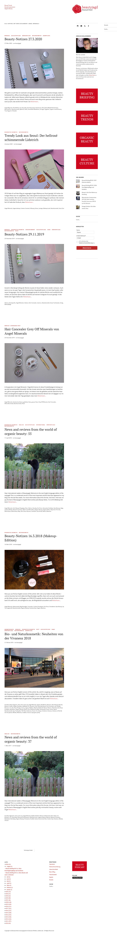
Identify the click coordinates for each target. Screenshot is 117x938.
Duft (37, 629)
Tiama (33, 711)
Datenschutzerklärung (86, 243)
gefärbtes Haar (27, 402)
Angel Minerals (8, 107)
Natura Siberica (48, 708)
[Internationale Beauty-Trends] (87, 125)
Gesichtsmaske (31, 107)
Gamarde (45, 508)
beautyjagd (18, 43)
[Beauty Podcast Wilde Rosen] (79, 871)
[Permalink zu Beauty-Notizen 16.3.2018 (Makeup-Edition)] (34, 589)
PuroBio (37, 709)
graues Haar (35, 402)
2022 (8, 898)
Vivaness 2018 (56, 711)
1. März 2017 (8, 745)
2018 (8, 906)
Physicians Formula (55, 509)
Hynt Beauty (57, 508)
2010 (8, 923)
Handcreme (38, 107)
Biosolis (61, 704)
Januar (9, 889)
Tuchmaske (56, 303)
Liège (61, 508)
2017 (8, 908)
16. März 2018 (8, 544)
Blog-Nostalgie (23, 606)
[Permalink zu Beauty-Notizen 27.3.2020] (34, 88)
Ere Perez (39, 508)
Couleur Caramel (25, 208)
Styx (14, 711)
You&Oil (24, 712)
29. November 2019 (10, 238)
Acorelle (7, 704)
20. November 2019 (10, 337)
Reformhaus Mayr (15, 511)
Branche (7, 35)
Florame (7, 708)
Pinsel (23, 403)
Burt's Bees (54, 816)
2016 (8, 910)
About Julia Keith (53, 869)
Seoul (60, 208)
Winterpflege (8, 304)
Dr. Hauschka (23, 107)
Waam (44, 511)
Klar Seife (44, 107)
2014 (8, 915)
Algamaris (12, 816)
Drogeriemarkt (30, 229)
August (9, 866)
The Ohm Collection (26, 711)
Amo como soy (24, 704)
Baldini (33, 816)
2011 (8, 921)
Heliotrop (32, 817)
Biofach (37, 816)
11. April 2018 (8, 438)
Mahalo (10, 509)
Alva (19, 704)
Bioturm (7, 706)
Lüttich (6, 509)
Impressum (52, 864)
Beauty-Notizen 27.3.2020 (23, 39)
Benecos (49, 704)
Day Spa (35, 508)
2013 (8, 917)
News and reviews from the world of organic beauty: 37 (31, 739)
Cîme (26, 508)
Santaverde (43, 709)
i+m (10, 708)
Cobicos (26, 303)
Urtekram (44, 711)
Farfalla (58, 706)
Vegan (38, 608)
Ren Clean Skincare (26, 511)
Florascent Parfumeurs (23, 817)
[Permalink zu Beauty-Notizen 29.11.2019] (34, 283)
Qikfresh (22, 109)
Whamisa (48, 511)
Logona (27, 708)
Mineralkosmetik (9, 403)
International (40, 424)
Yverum (29, 712)
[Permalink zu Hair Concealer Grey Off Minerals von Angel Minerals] (34, 382)
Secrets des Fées (42, 819)
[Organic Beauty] (87, 147)
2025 (8, 891)
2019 (8, 904)
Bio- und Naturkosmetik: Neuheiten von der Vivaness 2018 (34, 636)
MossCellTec (8, 109)
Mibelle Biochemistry (52, 107)
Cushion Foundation (38, 606)
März (9, 885)
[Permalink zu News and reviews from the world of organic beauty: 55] (34, 488)
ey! (55, 706)
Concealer (30, 606)
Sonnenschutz (32, 608)
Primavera (27, 819)
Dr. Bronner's (31, 706)
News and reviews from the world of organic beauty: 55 (31, 431)
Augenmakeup (16, 208)
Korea (36, 208)
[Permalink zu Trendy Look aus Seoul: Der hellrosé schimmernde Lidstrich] (34, 189)
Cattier (11, 706)
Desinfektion (16, 107)
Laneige (41, 208)
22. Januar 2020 (9, 144)
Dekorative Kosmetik (11, 132)
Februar (10, 887)
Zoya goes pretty (35, 712)
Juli (8, 877)
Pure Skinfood (31, 709)
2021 (8, 900)
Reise (16, 230)
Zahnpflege (46, 35)
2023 (8, 896)
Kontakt (106, 25)
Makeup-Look (46, 208)
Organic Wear (46, 509)
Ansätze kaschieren (18, 402)
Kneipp (18, 708)
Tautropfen (18, 711)
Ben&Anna (43, 704)
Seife (25, 109)
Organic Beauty (8, 8)
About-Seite (92, 75)
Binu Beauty (55, 704)
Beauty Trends (8, 5)
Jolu (13, 708)
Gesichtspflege (16, 35)
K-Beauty (32, 208)
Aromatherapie (9, 629)
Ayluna (38, 704)
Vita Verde (39, 511)
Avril (14, 508)
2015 (8, 912)
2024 (8, 894)
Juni (9, 879)
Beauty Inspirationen (10, 7)
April (9, 883)
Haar (48, 229)
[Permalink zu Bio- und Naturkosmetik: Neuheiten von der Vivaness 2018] (34, 687)
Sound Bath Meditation (33, 109)
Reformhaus (8, 511)
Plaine (25, 709)
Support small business (56, 109)
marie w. (39, 303)
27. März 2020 (8, 43)
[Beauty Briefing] (87, 103)
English (21, 424)
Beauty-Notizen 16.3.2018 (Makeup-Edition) (31, 538)
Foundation (52, 606)
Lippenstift (9, 608)
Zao (63, 208)
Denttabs (19, 706)
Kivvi (15, 708)
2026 (8, 864)
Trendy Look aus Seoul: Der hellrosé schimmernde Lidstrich (31, 137)
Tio (36, 711)
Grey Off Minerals (43, 402)
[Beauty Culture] (87, 169)
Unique (39, 711)
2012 (8, 919)
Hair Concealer (32, 303)
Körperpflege (26, 35)
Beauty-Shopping (20, 508)
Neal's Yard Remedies (28, 509)
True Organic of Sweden (11, 111)
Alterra (6, 303)
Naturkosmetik (36, 35)
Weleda (14, 712)
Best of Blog (52, 872)
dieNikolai (24, 706)
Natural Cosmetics (17, 509)
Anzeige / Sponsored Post (12, 325)
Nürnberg (12, 819)
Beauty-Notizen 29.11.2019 (24, 234)
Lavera (22, 708)
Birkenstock (47, 816)
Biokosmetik (16, 606)
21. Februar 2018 (9, 642)
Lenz (36, 817)
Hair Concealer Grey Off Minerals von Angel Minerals (32, 331)
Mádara (31, 708)
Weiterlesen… (35, 101)
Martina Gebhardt (38, 708)
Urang (61, 303)
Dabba (15, 706)
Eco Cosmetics (50, 706)
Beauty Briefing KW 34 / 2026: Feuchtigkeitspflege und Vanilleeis (89, 187)
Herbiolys (50, 508)
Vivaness (50, 711)
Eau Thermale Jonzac (40, 706)
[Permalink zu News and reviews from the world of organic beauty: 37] (34, 796)
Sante (47, 709)
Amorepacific (12, 303)
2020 (8, 902)
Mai (9, 881)
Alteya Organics (13, 704)
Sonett (51, 709)
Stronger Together (44, 109)
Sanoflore (33, 511)
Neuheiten (12, 709)
